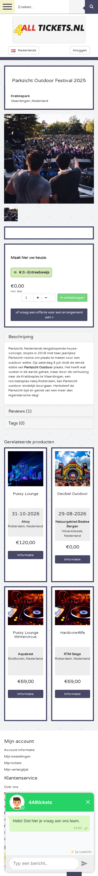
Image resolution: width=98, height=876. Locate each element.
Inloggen (80, 50)
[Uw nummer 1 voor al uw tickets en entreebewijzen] (49, 29)
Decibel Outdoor (72, 494)
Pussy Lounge (25, 494)
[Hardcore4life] (72, 607)
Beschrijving (20, 336)
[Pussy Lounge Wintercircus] (25, 607)
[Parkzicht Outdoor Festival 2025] (11, 214)
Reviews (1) (20, 411)
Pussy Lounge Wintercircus (25, 635)
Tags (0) (16, 423)
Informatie (25, 555)
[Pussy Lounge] (25, 468)
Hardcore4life (72, 633)
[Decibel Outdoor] (72, 468)
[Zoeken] (91, 7)
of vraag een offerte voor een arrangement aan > (50, 314)
